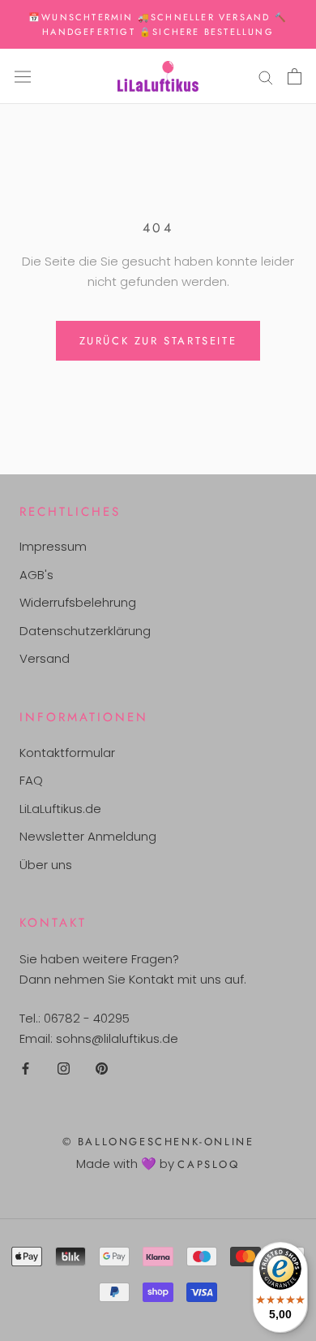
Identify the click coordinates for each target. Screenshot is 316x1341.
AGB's (36, 574)
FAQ (31, 780)
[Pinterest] (102, 1068)
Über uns (45, 864)
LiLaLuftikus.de (60, 808)
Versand (44, 658)
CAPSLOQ (208, 1164)
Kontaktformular (67, 752)
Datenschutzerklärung (85, 630)
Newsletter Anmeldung (87, 836)
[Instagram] (64, 1068)
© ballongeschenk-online (158, 1141)
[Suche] (265, 76)
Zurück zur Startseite (158, 340)
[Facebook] (25, 1068)
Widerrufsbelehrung (77, 602)
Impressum (53, 546)
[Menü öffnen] (23, 76)
